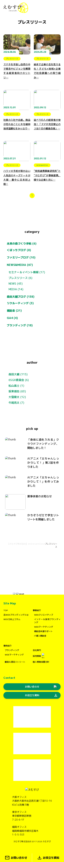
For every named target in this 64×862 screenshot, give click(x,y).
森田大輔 (14, 374)
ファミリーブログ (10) (21, 257)
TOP (5, 610)
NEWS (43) (16, 283)
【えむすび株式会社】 (18, 543)
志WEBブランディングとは (16, 614)
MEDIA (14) (16, 289)
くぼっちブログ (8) (19, 250)
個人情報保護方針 (41, 661)
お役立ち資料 (41, 695)
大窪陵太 (14, 397)
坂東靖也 (14, 391)
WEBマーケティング (43, 626)
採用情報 (37, 656)
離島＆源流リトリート (15, 661)
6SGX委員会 (16, 380)
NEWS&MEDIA (36, 543)
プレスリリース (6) (20, 278)
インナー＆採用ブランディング (47, 621)
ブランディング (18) (20, 325)
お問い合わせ (32, 686)
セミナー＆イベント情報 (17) (27, 272)
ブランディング (12, 650)
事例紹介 (7, 645)
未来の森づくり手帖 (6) (22, 243)
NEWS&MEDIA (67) (20, 265)
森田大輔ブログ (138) (20, 297)
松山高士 (14, 386)
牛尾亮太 (14, 403)
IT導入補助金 (40, 635)
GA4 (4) (12, 318)
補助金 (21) (14, 310)
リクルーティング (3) (20, 303)
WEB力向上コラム (11, 619)
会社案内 (37, 650)
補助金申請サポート (43, 631)
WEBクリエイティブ (43, 614)
